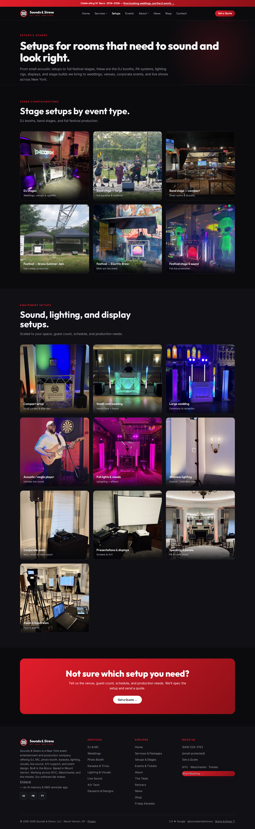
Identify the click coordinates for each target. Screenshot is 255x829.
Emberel (25, 782)
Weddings (94, 753)
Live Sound (95, 778)
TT (42, 795)
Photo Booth (96, 759)
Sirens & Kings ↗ (225, 821)
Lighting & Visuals (99, 772)
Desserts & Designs (100, 791)
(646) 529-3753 (192, 747)
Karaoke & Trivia (98, 766)
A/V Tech (93, 785)
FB (33, 795)
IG (23, 795)
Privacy (92, 821)
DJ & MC (93, 747)
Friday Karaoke (145, 803)
